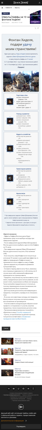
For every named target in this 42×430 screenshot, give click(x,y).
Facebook (23, 388)
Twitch (18, 388)
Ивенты (17, 7)
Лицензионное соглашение (18, 399)
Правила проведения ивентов (30, 395)
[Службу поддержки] (23, 312)
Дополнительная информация (12, 421)
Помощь (29, 399)
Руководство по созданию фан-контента (21, 397)
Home (2, 7)
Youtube (13, 388)
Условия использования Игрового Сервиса (21, 393)
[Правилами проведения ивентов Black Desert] (16, 318)
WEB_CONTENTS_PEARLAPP (33, 388)
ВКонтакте (9, 388)
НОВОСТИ (8, 7)
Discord (28, 388)
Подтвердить (21, 426)
